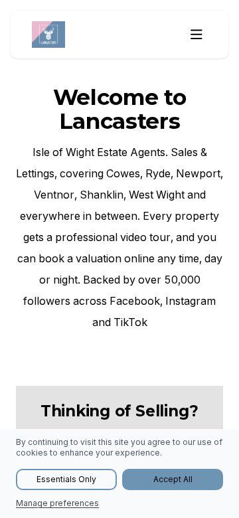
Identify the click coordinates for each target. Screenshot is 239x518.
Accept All (173, 479)
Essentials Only (66, 479)
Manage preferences (57, 503)
